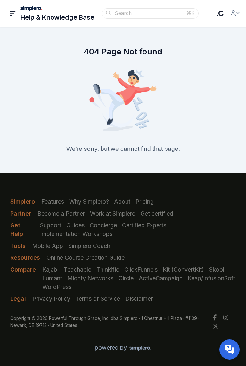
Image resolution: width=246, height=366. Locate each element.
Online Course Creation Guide (85, 257)
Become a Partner (61, 213)
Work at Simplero (112, 213)
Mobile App (47, 245)
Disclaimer (139, 298)
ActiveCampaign (161, 278)
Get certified (157, 213)
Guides (75, 225)
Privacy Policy (51, 298)
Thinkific (107, 269)
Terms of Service (97, 298)
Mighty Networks (90, 278)
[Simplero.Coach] (220, 13)
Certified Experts (144, 225)
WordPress (56, 286)
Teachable (77, 269)
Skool (216, 269)
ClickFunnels (141, 269)
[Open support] (229, 349)
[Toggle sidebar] (12, 13)
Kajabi (50, 269)
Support (50, 225)
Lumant (52, 278)
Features (52, 201)
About (122, 201)
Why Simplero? (89, 201)
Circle (126, 278)
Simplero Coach (89, 245)
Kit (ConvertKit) (183, 269)
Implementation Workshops (76, 234)
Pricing (144, 201)
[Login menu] (235, 13)
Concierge (103, 225)
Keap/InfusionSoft (211, 278)
